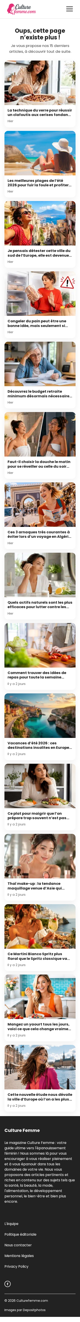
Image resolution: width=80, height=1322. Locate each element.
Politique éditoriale (20, 1234)
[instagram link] (7, 1284)
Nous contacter (18, 1245)
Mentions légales (19, 1255)
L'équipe (11, 1223)
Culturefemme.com (32, 1300)
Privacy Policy (16, 1266)
